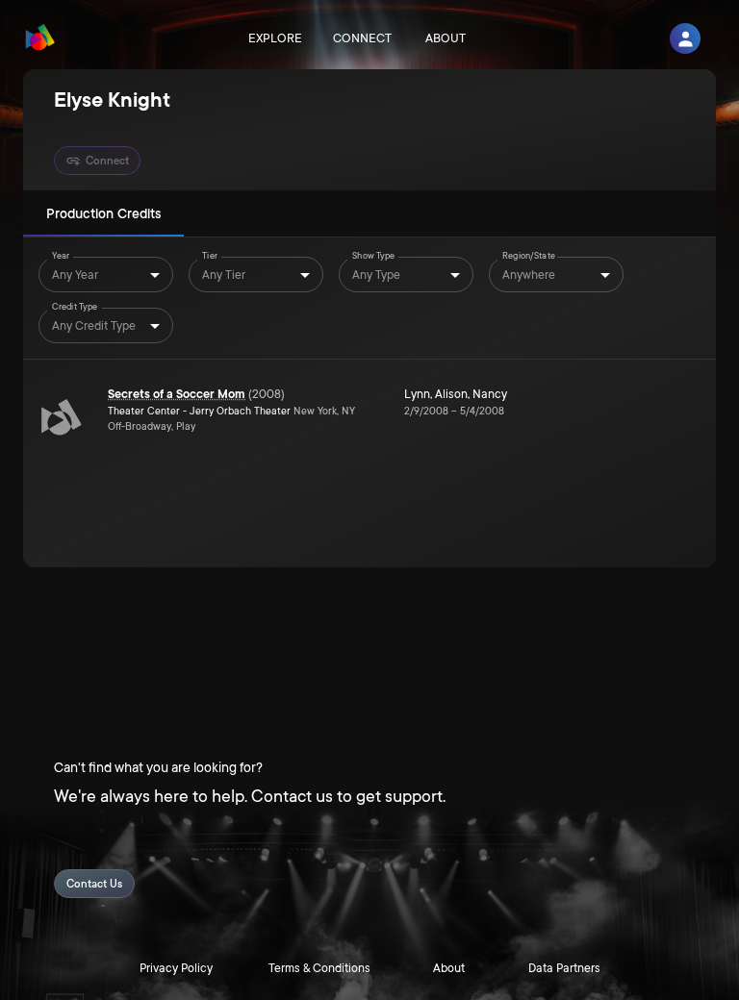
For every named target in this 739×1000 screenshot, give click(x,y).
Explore (275, 38)
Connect (362, 38)
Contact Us (94, 884)
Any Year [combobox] (75, 275)
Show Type (373, 255)
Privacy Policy (176, 968)
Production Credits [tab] (103, 213)
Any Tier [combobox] (223, 275)
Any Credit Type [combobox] (94, 326)
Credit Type (74, 306)
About (445, 38)
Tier (209, 255)
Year (60, 255)
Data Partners (564, 968)
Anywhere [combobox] (528, 275)
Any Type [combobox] (376, 275)
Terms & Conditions (319, 968)
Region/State (528, 255)
